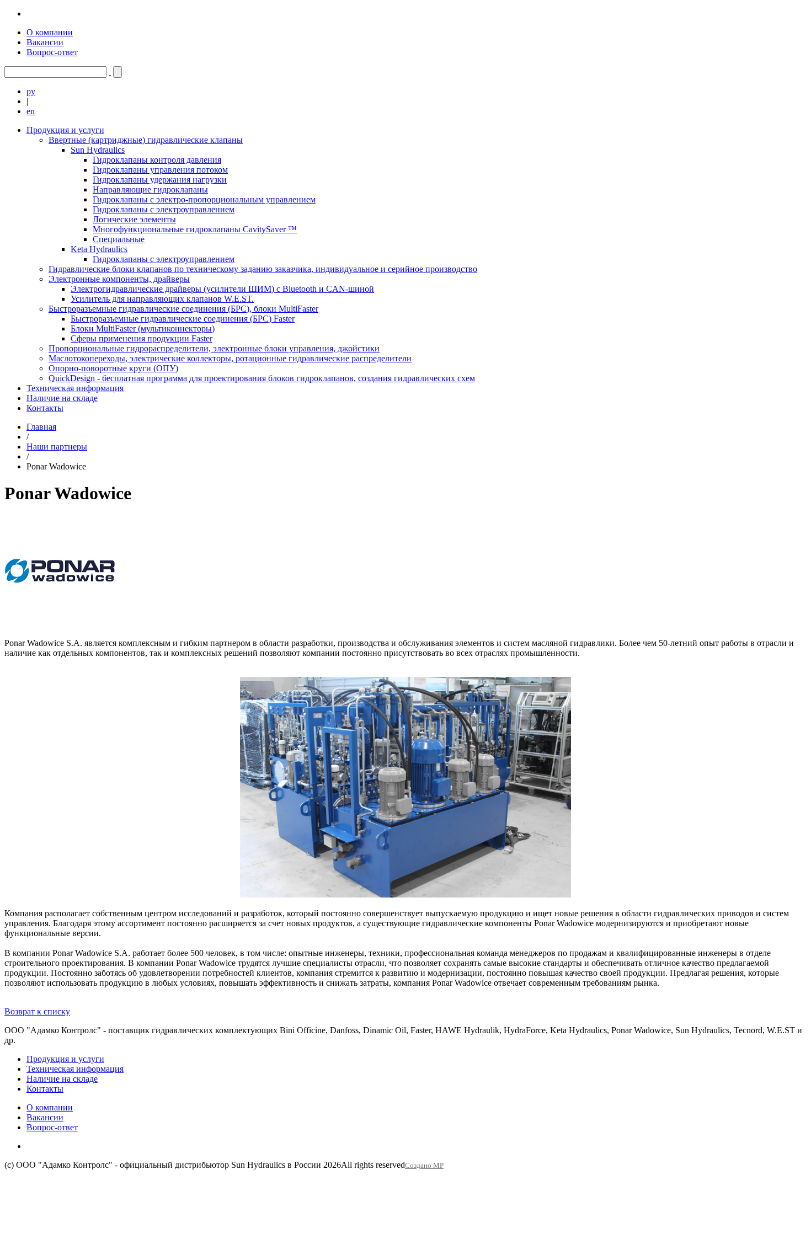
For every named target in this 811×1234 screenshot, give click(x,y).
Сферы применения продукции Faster (141, 338)
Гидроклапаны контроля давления (157, 159)
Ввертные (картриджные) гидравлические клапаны (146, 140)
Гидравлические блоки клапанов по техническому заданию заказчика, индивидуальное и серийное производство (263, 269)
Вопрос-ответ (52, 52)
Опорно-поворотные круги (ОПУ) (113, 368)
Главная (41, 426)
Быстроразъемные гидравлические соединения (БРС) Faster (183, 318)
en (30, 111)
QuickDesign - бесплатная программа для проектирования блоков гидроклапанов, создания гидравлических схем (262, 378)
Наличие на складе (62, 398)
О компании (49, 32)
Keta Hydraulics (99, 249)
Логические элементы (134, 219)
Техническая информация (75, 388)
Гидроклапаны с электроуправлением (163, 209)
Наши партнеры (56, 446)
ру (30, 91)
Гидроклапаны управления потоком (160, 169)
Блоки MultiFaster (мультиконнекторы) (143, 328)
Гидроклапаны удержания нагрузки (160, 179)
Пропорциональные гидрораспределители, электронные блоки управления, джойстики (214, 348)
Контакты (44, 408)
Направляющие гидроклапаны (150, 189)
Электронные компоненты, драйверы (119, 279)
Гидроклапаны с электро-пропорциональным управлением (204, 199)
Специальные (119, 239)
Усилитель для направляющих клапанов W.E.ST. (162, 298)
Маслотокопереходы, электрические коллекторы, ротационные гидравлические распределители (230, 358)
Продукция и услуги (65, 130)
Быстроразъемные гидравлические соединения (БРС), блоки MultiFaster (183, 308)
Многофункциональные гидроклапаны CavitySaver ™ (195, 229)
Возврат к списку (37, 1011)
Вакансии (44, 42)
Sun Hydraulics (98, 149)
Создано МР (424, 1165)
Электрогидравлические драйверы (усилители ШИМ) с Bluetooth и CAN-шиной (222, 288)
